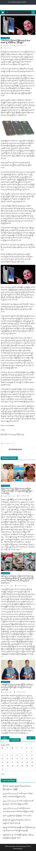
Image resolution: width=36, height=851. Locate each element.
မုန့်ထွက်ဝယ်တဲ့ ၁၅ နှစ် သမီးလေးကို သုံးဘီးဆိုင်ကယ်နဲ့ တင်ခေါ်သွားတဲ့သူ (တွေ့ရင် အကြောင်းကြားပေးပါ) (6, 738)
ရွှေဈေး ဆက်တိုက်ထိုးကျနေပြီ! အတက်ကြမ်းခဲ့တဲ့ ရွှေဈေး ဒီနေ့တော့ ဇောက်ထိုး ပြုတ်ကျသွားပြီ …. (19, 828)
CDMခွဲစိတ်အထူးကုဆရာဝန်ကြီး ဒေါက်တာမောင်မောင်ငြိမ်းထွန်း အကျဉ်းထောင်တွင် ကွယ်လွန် (17, 686)
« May (3, 774)
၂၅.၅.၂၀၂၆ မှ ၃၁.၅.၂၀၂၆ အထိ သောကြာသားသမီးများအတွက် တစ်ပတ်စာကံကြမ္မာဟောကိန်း (18, 802)
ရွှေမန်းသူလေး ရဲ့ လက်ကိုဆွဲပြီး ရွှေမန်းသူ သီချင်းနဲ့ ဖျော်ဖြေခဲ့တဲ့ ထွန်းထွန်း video (18, 836)
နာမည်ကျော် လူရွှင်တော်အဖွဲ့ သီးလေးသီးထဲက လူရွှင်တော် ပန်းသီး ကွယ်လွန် (16, 821)
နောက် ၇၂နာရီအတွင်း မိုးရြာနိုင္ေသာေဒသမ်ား (17, 816)
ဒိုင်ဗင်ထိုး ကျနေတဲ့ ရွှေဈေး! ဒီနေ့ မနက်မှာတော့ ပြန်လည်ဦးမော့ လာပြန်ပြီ (17, 787)
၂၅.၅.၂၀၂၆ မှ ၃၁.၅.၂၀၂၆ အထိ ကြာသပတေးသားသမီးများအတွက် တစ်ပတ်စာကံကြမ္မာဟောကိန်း (18, 809)
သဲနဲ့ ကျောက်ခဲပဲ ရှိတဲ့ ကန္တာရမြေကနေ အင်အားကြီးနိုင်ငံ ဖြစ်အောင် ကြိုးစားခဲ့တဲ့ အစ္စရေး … (31, 738)
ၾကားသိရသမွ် (5, 38)
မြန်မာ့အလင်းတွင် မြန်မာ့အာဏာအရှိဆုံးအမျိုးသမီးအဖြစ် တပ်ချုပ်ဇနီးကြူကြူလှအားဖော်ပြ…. (16, 490)
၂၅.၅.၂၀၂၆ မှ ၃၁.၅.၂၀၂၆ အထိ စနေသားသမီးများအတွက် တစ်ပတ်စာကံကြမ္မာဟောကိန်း (18, 795)
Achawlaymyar (21, 45)
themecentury (17, 849)
